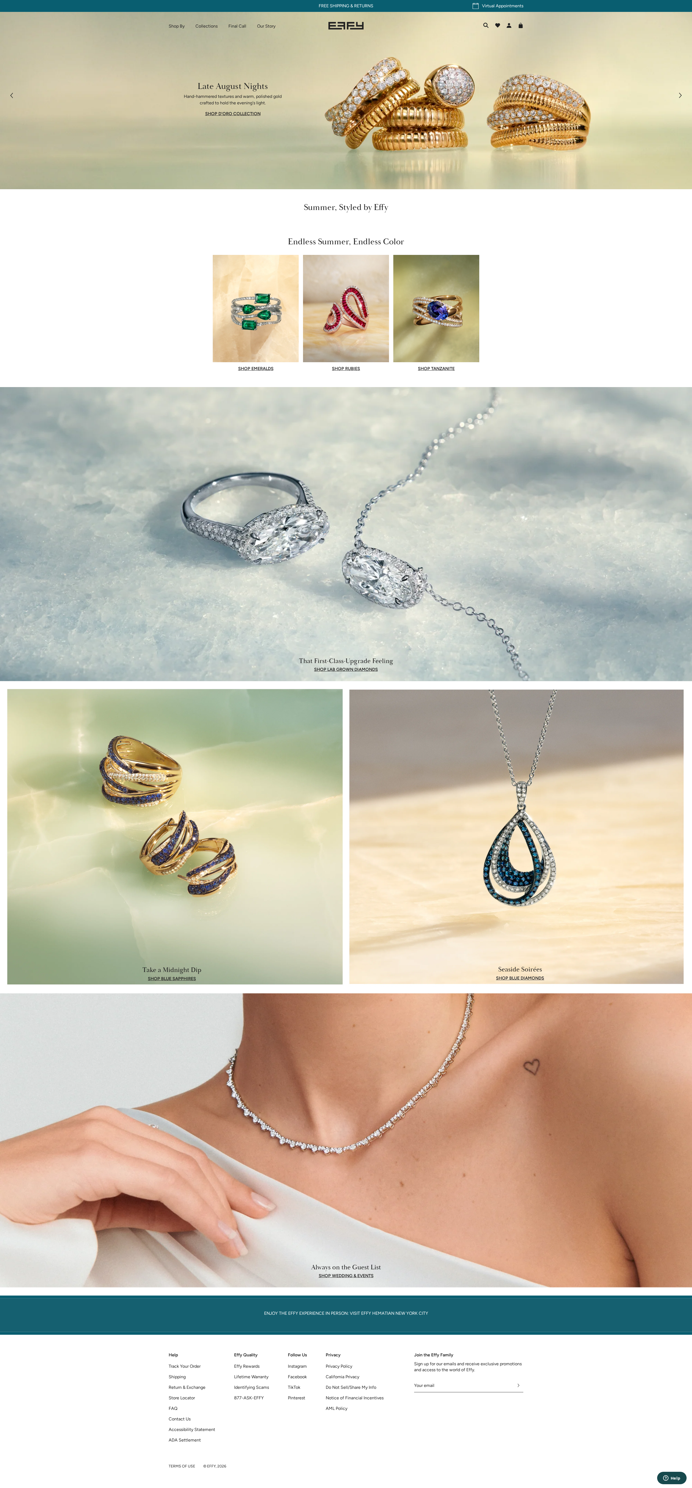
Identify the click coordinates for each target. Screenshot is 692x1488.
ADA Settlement (185, 1440)
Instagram (297, 1366)
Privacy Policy (339, 1366)
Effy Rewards (247, 1366)
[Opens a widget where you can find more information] (672, 1478)
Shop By (177, 26)
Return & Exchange (187, 1387)
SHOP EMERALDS (256, 369)
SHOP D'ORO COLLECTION (233, 114)
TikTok (294, 1387)
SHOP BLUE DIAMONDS (520, 978)
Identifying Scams (251, 1387)
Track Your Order (185, 1366)
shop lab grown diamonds (346, 669)
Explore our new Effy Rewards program (346, 5)
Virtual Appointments (502, 5)
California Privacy (342, 1376)
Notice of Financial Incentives (355, 1397)
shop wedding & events (346, 1276)
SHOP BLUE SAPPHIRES (172, 978)
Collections (206, 26)
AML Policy (336, 1408)
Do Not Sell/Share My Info (351, 1387)
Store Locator (182, 1397)
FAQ (173, 1408)
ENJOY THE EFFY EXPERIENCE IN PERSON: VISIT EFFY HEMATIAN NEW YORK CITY (346, 1313)
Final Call (237, 26)
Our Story (266, 26)
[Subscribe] (518, 1385)
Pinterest (296, 1397)
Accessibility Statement (192, 1429)
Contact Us (180, 1419)
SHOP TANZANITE (436, 369)
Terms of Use (182, 1466)
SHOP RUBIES (346, 369)
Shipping (177, 1376)
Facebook (297, 1376)
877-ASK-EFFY (249, 1397)
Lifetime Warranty (251, 1376)
